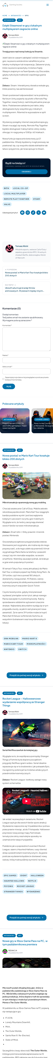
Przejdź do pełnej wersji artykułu (25, 675)
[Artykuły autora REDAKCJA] (4, 951)
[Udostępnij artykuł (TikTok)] (33, 212)
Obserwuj (26, 172)
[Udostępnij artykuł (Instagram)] (28, 212)
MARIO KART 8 (29, 638)
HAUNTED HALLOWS (14, 881)
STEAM (36, 199)
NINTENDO (9, 649)
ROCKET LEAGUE (25, 886)
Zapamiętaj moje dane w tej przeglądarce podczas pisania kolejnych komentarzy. (26, 378)
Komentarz (7, 325)
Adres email (7, 367)
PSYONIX (8, 886)
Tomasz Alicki (13, 35)
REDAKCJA (12, 950)
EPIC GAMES (10, 875)
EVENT (23, 875)
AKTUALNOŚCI (16, 15)
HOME (4, 15)
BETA (6, 188)
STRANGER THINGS (13, 891)
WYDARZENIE (33, 891)
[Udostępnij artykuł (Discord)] (44, 212)
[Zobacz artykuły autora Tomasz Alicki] (4, 36)
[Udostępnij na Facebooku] (22, 212)
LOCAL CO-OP (20, 188)
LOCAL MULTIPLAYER (14, 193)
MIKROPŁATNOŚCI (36, 644)
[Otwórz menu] (48, 5)
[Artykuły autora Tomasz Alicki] (9, 252)
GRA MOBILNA (11, 638)
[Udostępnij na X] (38, 212)
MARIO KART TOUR (13, 644)
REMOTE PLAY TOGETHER (16, 199)
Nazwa (5, 355)
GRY (19, 20)
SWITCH (22, 649)
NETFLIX (32, 881)
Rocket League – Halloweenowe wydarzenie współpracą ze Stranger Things (23, 702)
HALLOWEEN (37, 875)
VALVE (7, 204)
